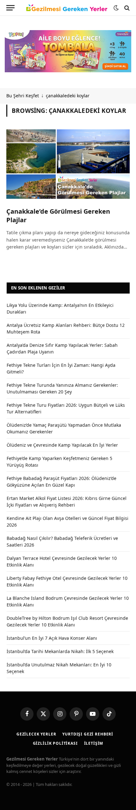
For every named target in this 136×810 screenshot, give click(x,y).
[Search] (126, 8)
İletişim (93, 743)
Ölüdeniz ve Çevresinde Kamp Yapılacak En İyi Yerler (62, 445)
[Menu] (10, 8)
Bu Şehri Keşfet (22, 96)
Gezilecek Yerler (36, 734)
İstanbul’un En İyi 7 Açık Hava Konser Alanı (52, 638)
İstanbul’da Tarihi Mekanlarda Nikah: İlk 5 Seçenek (60, 651)
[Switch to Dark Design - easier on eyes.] (116, 8)
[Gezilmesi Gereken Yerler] (66, 8)
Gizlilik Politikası (55, 743)
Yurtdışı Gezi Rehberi (87, 734)
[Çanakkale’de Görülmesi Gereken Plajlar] (68, 164)
